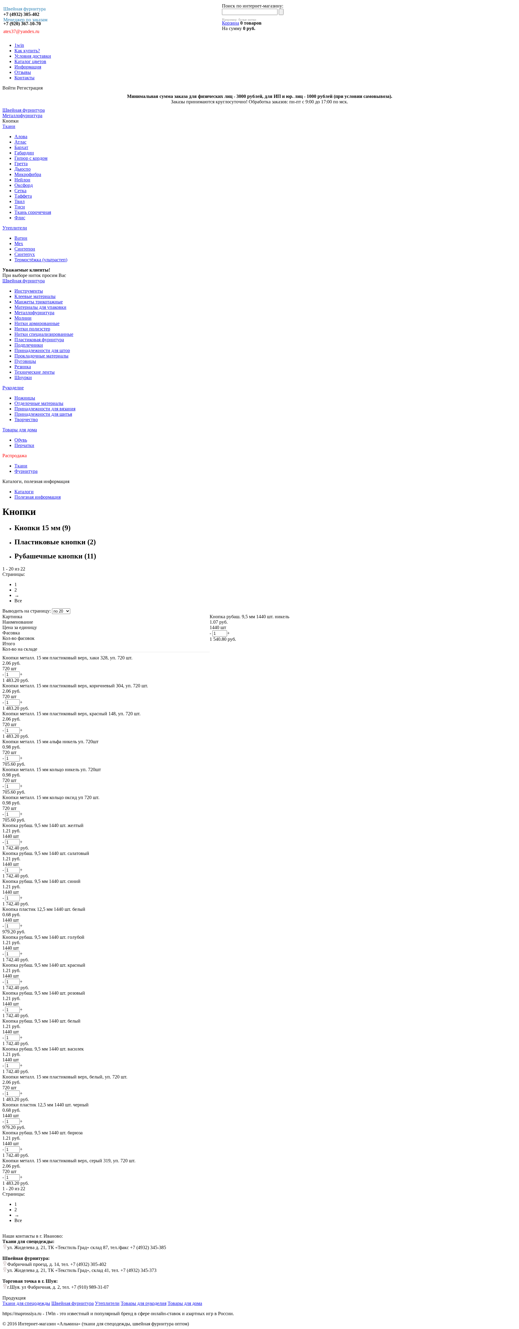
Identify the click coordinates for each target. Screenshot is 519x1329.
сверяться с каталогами (93, 275)
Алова (20, 136)
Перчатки (24, 445)
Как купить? (27, 50)
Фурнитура (26, 471)
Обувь (20, 439)
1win (19, 45)
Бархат (21, 147)
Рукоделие (13, 387)
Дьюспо (22, 169)
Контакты (24, 77)
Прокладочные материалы (41, 355)
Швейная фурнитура (23, 280)
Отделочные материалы (38, 403)
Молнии (23, 318)
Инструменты (28, 290)
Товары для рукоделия (143, 1303)
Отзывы (22, 72)
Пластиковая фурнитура (39, 339)
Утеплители (14, 227)
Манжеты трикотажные (38, 301)
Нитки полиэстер (32, 328)
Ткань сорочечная (32, 212)
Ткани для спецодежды (26, 1303)
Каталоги (24, 491)
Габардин (24, 152)
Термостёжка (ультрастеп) (40, 259)
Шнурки (23, 377)
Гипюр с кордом (30, 158)
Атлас (20, 141)
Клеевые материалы (35, 296)
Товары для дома (19, 429)
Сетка (20, 190)
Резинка (22, 366)
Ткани (8, 126)
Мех (18, 243)
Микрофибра (27, 174)
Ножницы (24, 397)
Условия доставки (32, 56)
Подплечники (28, 345)
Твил (19, 201)
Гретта (21, 163)
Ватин (20, 238)
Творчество (26, 419)
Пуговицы (25, 361)
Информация (27, 66)
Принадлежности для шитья (43, 414)
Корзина (230, 23)
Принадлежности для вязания (44, 408)
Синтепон (24, 248)
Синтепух (24, 254)
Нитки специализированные (43, 334)
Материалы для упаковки (40, 307)
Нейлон (22, 179)
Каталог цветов (30, 61)
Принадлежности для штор (42, 350)
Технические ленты (34, 372)
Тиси (19, 206)
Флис (19, 217)
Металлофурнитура (34, 312)
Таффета (23, 196)
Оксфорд (23, 185)
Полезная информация (37, 497)
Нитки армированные (36, 323)
